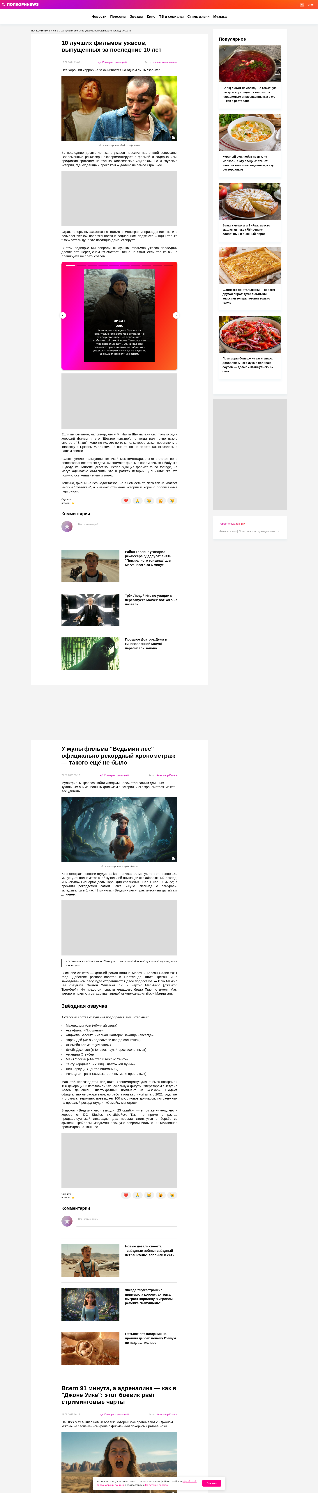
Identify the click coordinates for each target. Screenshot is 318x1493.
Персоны (118, 16)
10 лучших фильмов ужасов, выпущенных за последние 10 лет (96, 30)
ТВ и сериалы (171, 16)
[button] (176, 315)
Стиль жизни (198, 16)
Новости (99, 16)
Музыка (220, 16)
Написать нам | (229, 531)
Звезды (136, 16)
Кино (151, 16)
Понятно (212, 1483)
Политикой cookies (156, 1484)
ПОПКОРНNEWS (40, 30)
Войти (311, 5)
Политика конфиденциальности (259, 531)
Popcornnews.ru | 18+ (232, 523)
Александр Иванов (166, 775)
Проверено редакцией (114, 62)
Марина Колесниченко (165, 62)
